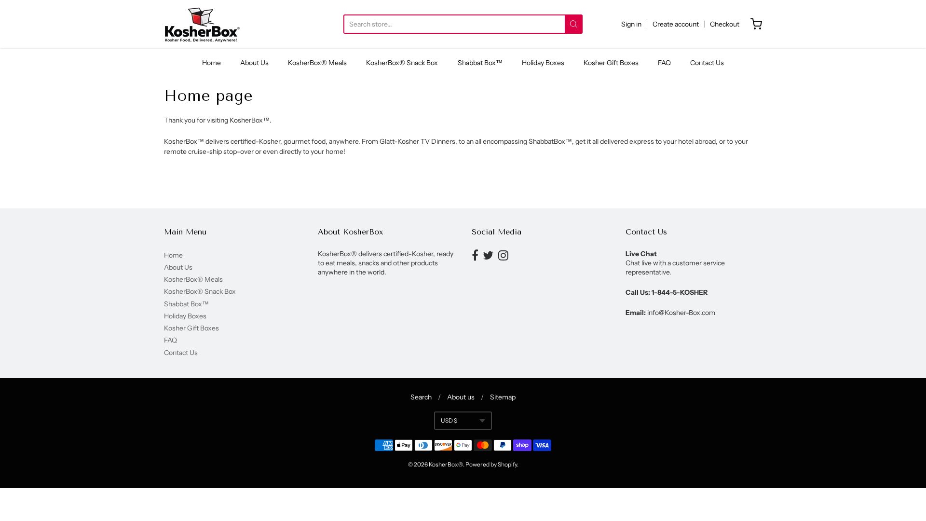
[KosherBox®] (202, 24)
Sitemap (503, 397)
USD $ (449, 420)
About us (461, 397)
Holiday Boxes (543, 62)
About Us (254, 62)
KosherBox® (446, 464)
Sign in (631, 24)
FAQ (664, 62)
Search (421, 397)
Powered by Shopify (491, 464)
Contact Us (707, 62)
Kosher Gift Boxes (611, 62)
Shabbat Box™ (480, 62)
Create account (676, 24)
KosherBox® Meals (317, 62)
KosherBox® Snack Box (402, 62)
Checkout (724, 24)
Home (211, 62)
